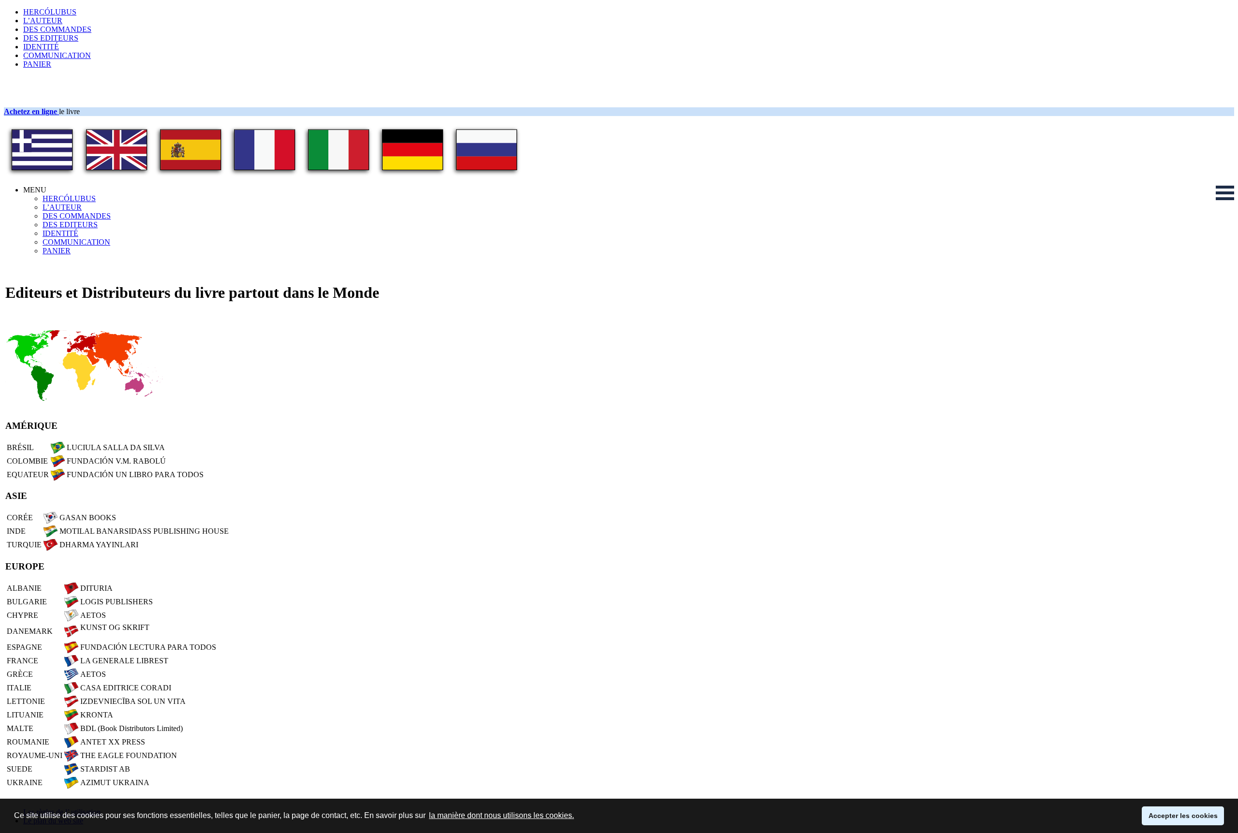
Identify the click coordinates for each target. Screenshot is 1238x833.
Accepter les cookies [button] (1183, 815)
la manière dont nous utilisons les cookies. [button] (501, 815)
